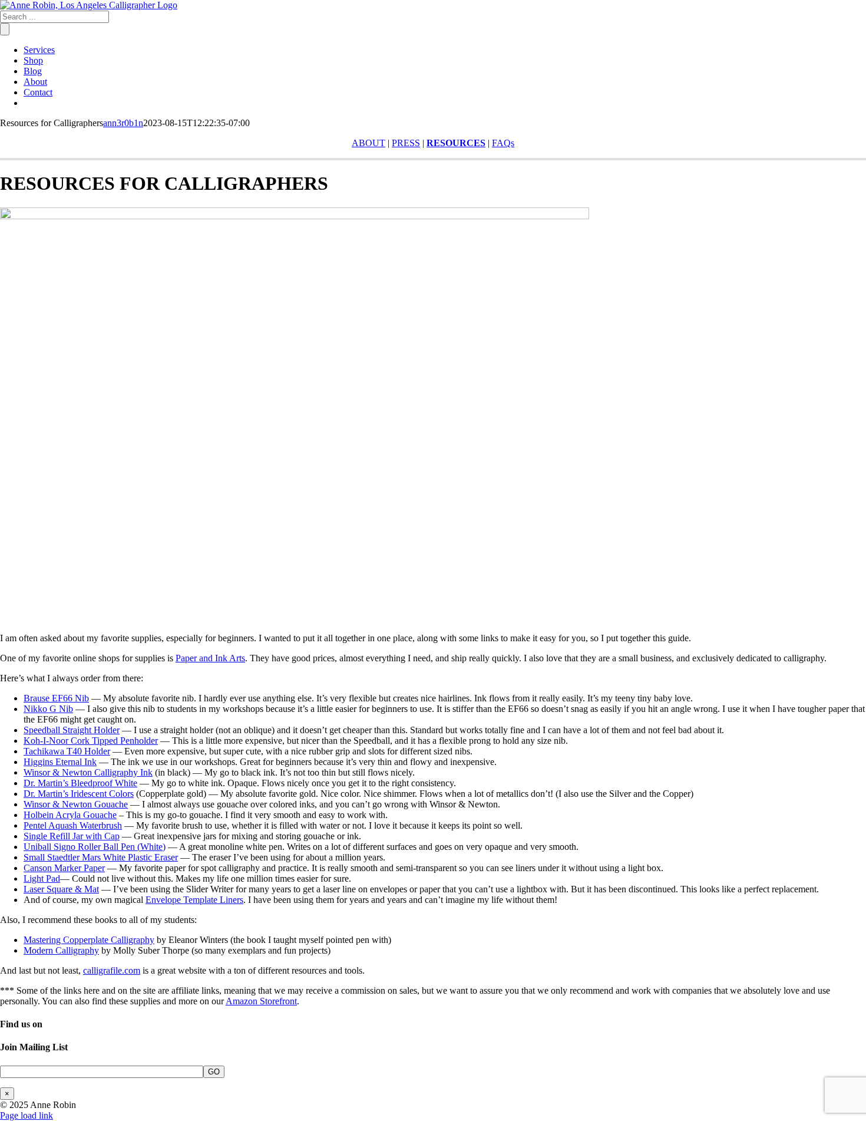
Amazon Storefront (261, 1001)
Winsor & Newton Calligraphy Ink (88, 772)
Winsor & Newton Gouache (76, 804)
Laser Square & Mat (61, 889)
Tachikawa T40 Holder (67, 751)
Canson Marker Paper (64, 868)
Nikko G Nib (48, 709)
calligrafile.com (111, 970)
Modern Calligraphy (61, 950)
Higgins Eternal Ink (60, 762)
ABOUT (368, 143)
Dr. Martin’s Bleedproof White (80, 783)
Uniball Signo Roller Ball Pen (79, 847)
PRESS (406, 143)
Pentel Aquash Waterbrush (73, 825)
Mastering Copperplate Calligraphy (89, 940)
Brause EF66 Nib (56, 698)
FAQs (503, 143)
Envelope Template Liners (194, 900)
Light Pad (42, 878)
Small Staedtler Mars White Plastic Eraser (101, 857)
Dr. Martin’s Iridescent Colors (79, 794)
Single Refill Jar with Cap (72, 836)
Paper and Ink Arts (210, 658)
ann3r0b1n (123, 123)
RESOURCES (456, 143)
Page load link (26, 1115)
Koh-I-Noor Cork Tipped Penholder (91, 741)
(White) (150, 847)
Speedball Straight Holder (72, 730)
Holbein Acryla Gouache (70, 815)
